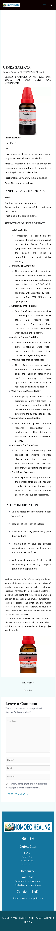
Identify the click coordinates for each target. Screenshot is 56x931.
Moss (13, 143)
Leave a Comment (11, 72)
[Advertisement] (28, 36)
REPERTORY (26, 72)
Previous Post (28, 683)
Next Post (28, 690)
